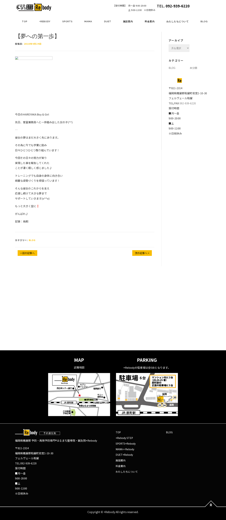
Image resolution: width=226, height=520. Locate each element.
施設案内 (128, 21)
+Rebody (44, 21)
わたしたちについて (177, 21)
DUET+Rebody (124, 454)
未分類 (193, 68)
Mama (88, 21)
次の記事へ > (142, 253)
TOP (24, 21)
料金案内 (150, 21)
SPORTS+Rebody (126, 443)
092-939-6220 (178, 5)
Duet (107, 21)
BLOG (204, 21)
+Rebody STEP (124, 438)
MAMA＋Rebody (125, 449)
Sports (67, 21)
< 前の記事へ (27, 253)
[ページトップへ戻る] (211, 507)
